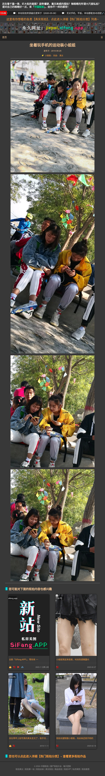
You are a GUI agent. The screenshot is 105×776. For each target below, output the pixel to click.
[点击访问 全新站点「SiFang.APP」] (28, 625)
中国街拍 (39, 7)
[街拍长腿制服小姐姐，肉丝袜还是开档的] (76, 704)
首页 (4, 37)
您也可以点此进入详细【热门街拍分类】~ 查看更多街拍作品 (47, 756)
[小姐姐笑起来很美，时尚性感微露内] (76, 625)
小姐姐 (48, 55)
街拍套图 (85, 769)
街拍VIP (67, 769)
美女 (61, 55)
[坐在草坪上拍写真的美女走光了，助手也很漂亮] (28, 704)
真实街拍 (49, 769)
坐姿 (55, 55)
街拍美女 (19, 769)
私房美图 (76, 769)
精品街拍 (58, 769)
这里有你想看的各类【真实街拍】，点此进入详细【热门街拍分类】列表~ (52, 19)
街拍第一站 (29, 769)
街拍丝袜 (40, 769)
